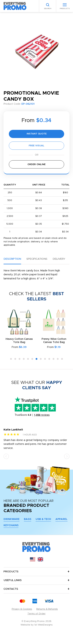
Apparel (61, 519)
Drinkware (11, 519)
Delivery (59, 259)
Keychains (11, 525)
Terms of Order (36, 614)
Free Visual (36, 146)
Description (12, 259)
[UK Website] (40, 560)
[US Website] (32, 560)
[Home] (15, 6)
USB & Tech (43, 519)
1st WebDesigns (43, 625)
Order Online (36, 164)
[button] (11, 359)
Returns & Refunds (47, 609)
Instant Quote (37, 134)
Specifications (36, 259)
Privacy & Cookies (22, 609)
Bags (27, 519)
